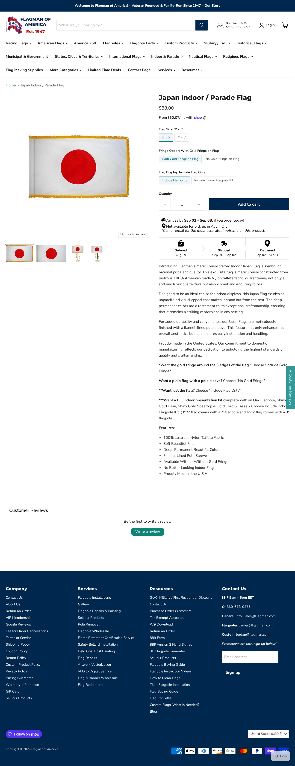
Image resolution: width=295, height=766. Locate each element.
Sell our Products (19, 698)
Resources (191, 70)
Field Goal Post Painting (96, 651)
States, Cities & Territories (77, 56)
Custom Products (180, 43)
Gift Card (13, 691)
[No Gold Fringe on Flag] (223, 164)
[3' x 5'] (166, 142)
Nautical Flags (201, 56)
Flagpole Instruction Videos (171, 671)
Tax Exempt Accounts (166, 617)
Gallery (83, 604)
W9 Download (161, 624)
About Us (13, 604)
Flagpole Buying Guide (167, 664)
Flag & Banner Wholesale (98, 678)
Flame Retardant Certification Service (106, 637)
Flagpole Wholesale (93, 631)
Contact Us (14, 597)
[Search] (201, 25)
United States (266, 734)
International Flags (125, 56)
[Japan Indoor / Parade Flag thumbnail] (19, 253)
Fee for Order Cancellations (27, 631)
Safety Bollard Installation (98, 644)
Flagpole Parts (143, 43)
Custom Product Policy (23, 664)
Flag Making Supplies (24, 70)
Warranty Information (22, 684)
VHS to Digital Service (95, 671)
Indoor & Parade (165, 56)
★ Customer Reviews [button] (290, 387)
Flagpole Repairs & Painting (99, 611)
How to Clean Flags (165, 678)
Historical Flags (250, 43)
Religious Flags (236, 56)
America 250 (85, 43)
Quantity (165, 194)
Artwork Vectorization (94, 664)
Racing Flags (17, 43)
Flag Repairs (87, 658)
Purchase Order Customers (170, 611)
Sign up (233, 672)
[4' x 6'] (182, 142)
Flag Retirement (90, 684)
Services (165, 70)
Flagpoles (112, 43)
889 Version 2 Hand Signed (171, 644)
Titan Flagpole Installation (170, 684)
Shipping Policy (18, 644)
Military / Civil (216, 43)
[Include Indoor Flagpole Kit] (214, 185)
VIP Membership (19, 617)
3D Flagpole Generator (167, 651)
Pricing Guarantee (19, 678)
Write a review (147, 531)
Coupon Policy (17, 651)
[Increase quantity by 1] (199, 204)
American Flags (51, 43)
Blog (153, 711)
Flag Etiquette (160, 698)
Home (11, 85)
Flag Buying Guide (164, 691)
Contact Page (139, 70)
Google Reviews (18, 624)
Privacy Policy (16, 671)
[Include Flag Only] (175, 185)
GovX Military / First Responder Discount (181, 597)
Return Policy (16, 658)
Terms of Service (18, 637)
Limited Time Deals (104, 70)
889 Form (157, 637)
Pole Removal (88, 624)
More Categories (64, 70)
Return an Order (18, 611)
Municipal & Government (27, 56)
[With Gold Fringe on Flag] (181, 164)
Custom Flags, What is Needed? (174, 704)
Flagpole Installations (94, 597)
